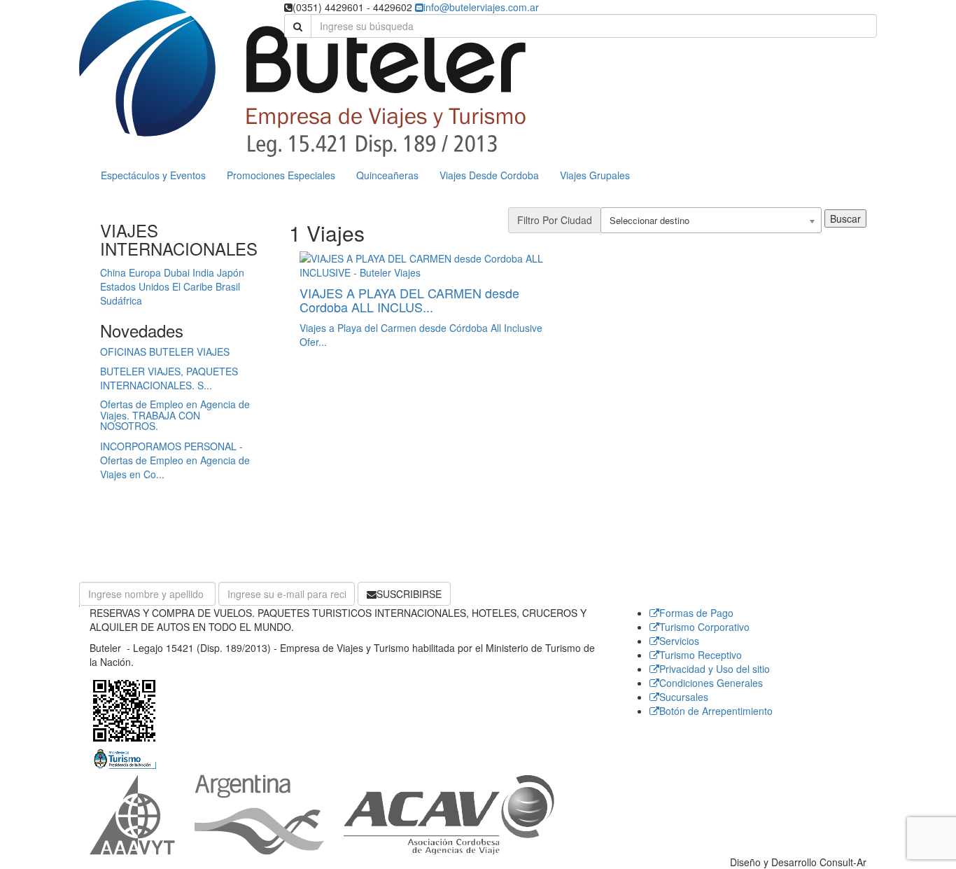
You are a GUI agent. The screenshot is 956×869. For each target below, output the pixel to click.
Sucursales (683, 697)
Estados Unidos (134, 286)
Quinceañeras (387, 175)
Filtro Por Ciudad (554, 220)
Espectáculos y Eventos (153, 175)
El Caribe (192, 286)
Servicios (679, 641)
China (113, 272)
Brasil (228, 286)
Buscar (845, 218)
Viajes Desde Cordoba (489, 175)
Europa (145, 272)
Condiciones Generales (711, 683)
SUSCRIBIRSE (409, 594)
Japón (230, 272)
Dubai (177, 272)
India (203, 272)
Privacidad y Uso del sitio (714, 669)
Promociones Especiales (281, 175)
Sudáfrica (121, 300)
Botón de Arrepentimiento (716, 711)
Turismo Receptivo (700, 655)
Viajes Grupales (595, 175)
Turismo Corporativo (704, 627)
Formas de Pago (696, 613)
